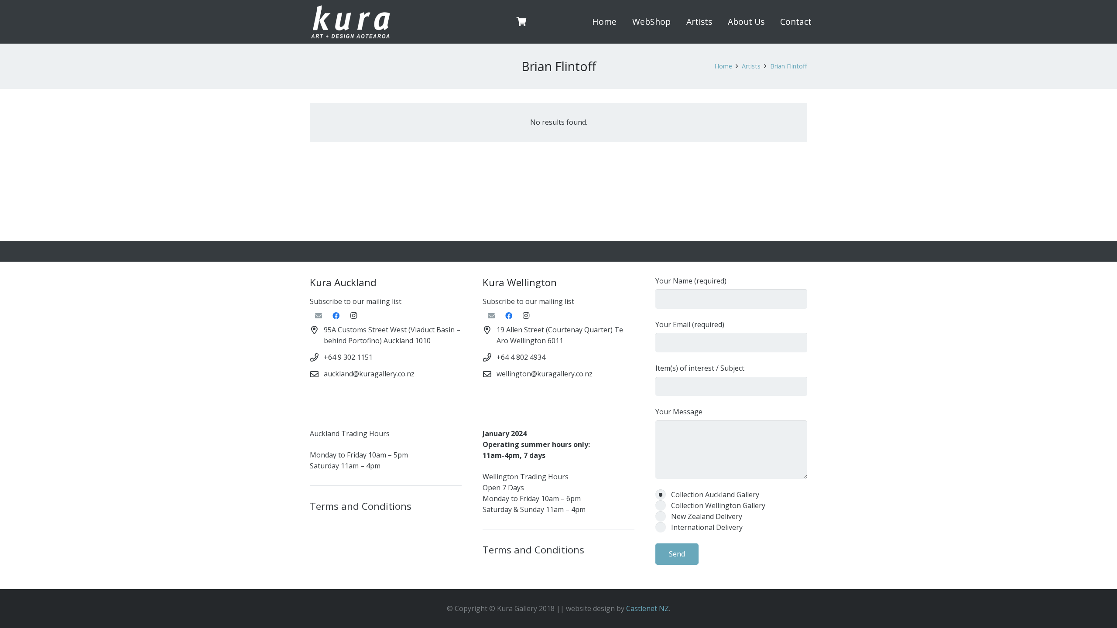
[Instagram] (353, 315)
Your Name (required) (690, 281)
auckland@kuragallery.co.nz (369, 374)
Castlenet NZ (647, 608)
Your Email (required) (689, 324)
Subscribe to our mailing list (355, 301)
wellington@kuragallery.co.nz (545, 374)
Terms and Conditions (360, 506)
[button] (676, 22)
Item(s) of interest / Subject (699, 368)
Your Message (678, 411)
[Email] (318, 315)
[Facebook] (336, 315)
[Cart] (521, 22)
